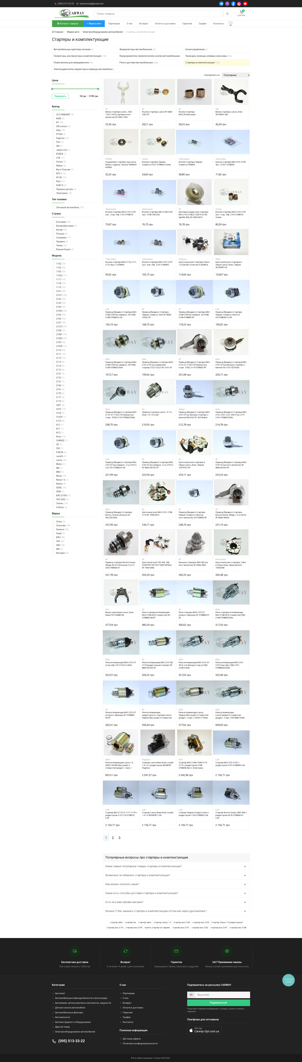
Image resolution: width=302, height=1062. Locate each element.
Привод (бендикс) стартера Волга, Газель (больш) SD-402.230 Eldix (118, 515)
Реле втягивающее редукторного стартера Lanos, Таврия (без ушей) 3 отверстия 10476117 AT (157, 715)
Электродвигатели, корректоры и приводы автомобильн (86, 69)
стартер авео (144, 922)
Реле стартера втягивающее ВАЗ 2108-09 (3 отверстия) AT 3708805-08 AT (156, 615)
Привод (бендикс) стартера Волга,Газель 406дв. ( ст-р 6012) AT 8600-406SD (230, 515)
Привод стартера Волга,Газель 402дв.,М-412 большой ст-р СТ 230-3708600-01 (120, 565)
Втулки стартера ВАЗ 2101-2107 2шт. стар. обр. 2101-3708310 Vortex (230, 214)
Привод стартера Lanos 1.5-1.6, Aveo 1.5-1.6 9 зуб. (157, 413)
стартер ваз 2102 (200, 927)
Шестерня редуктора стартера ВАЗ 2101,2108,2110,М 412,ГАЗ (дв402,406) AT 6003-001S (193, 214)
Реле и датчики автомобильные (139, 62)
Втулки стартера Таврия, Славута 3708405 (190, 163)
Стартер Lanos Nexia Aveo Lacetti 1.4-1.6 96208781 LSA (157, 813)
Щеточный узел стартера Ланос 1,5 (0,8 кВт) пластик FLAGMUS (194, 263)
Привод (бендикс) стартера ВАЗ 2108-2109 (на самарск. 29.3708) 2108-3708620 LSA (120, 315)
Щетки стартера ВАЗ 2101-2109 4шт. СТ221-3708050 (230, 163)
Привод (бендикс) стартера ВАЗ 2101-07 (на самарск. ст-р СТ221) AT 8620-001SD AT (157, 465)
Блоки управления (196, 49)
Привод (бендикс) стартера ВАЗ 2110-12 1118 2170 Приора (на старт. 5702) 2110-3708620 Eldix (120, 415)
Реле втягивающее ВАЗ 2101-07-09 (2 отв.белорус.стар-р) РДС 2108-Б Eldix (194, 665)
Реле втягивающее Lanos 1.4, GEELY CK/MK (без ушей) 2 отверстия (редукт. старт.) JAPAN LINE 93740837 (119, 765)
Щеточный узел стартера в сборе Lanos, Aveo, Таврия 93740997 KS (228, 265)
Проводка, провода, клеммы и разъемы (208, 56)
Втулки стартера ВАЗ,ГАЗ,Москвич (187, 113)
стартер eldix (116, 922)
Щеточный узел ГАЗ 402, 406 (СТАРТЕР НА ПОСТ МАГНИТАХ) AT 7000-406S (157, 565)
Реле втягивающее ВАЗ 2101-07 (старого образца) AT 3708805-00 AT (120, 715)
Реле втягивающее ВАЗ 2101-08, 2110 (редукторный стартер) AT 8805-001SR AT (157, 665)
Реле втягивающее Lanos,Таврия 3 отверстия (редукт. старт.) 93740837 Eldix (230, 715)
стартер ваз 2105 (201, 922)
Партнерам (114, 23)
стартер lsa (130, 922)
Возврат (143, 23)
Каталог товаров (68, 23)
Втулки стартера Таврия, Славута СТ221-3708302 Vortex (156, 163)
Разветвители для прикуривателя (73, 62)
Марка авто (94, 23)
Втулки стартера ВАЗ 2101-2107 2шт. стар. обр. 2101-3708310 (120, 213)
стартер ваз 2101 (181, 927)
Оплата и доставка (165, 23)
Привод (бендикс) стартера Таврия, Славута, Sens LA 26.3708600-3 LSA (228, 315)
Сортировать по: (212, 75)
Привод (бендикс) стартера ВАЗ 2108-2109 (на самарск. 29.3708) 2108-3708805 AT (194, 315)
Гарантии (187, 23)
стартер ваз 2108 (238, 927)
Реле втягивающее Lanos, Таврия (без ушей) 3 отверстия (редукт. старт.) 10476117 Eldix (193, 715)
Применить (60, 96)
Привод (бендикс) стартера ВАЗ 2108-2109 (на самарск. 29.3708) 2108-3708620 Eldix (120, 365)
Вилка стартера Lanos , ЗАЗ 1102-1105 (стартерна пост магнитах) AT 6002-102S (118, 114)
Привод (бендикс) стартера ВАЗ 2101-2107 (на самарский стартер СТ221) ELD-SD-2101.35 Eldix (157, 365)
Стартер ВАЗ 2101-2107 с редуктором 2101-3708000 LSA (230, 763)
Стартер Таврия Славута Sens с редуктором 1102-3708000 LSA (194, 813)
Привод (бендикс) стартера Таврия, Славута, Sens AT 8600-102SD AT (157, 315)
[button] (204, 1030)
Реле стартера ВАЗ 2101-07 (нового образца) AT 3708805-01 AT (194, 615)
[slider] (52, 89)
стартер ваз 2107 (219, 927)
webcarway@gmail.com (92, 3)
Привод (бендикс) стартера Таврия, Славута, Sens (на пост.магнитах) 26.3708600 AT (193, 515)
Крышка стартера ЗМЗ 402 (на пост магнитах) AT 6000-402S (193, 563)
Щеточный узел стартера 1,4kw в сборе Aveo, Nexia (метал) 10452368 (230, 565)
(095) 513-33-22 (66, 3)
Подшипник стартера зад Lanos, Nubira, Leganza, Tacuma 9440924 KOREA (120, 164)
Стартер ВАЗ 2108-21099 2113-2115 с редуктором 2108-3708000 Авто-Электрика (193, 765)
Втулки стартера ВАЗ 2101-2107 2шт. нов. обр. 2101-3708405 (157, 263)
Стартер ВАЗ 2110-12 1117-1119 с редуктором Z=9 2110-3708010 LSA (121, 815)
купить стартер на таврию (157, 927)
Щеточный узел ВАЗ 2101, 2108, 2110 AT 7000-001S (157, 513)
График (203, 23)
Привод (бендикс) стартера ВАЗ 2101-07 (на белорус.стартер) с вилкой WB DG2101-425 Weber (194, 415)
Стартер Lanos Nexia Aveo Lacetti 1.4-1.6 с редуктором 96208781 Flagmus (157, 765)
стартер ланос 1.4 (162, 922)
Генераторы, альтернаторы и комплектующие (80, 56)
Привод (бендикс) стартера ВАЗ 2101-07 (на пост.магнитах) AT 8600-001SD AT (230, 465)
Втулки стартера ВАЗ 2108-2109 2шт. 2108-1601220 (157, 213)
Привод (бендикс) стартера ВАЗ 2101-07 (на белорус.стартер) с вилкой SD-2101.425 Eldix (230, 365)
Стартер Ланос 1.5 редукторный (227, 922)
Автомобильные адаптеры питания (74, 49)
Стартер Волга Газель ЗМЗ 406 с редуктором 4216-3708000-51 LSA (231, 815)
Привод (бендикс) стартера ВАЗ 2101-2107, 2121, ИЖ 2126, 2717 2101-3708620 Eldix (230, 415)
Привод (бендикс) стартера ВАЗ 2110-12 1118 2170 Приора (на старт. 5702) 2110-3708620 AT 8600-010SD (194, 365)
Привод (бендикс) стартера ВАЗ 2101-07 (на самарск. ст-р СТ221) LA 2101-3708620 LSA (121, 465)
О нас (130, 23)
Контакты (218, 23)
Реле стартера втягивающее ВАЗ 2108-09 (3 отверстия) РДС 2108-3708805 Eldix (230, 615)
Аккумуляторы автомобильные (138, 49)
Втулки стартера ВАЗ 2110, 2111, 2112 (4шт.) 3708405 (121, 263)
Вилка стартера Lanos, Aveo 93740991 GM (228, 113)
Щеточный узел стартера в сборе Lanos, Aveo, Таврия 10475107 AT (192, 465)
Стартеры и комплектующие (202, 62)
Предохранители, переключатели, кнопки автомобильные (152, 56)
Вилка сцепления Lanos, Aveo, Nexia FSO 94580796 (119, 613)
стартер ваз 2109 (134, 927)
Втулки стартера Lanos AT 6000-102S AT (157, 113)
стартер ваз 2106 (181, 922)
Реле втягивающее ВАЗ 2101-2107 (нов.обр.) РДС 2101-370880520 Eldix (229, 665)
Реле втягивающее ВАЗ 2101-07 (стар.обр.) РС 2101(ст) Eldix (120, 663)
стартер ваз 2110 (115, 927)
